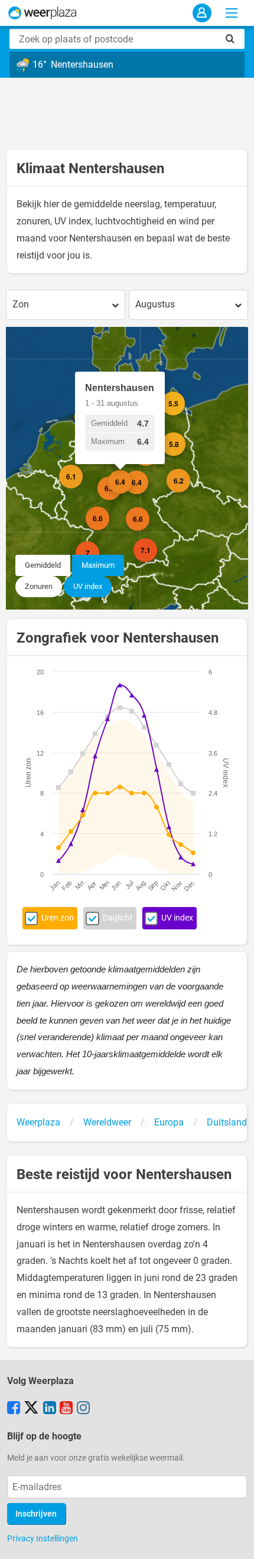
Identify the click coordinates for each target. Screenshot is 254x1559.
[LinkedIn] (49, 1409)
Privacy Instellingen (42, 1538)
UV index (87, 586)
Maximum (98, 565)
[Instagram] (83, 1409)
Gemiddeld (43, 565)
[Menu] (231, 13)
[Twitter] (31, 1409)
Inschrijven (36, 1514)
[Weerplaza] (42, 13)
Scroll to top (235, 1540)
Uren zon (57, 918)
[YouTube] (66, 1409)
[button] (83, 488)
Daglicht (118, 918)
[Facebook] (13, 1409)
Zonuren (39, 586)
